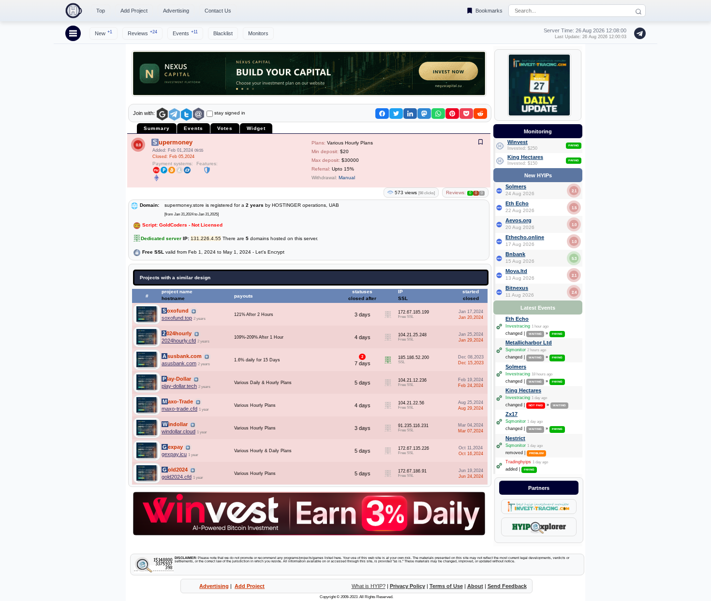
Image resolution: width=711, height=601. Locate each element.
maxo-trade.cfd (179, 409)
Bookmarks (489, 11)
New (103, 32)
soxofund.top (177, 318)
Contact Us (218, 11)
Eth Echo (517, 203)
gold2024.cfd (177, 477)
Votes (225, 128)
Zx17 (511, 414)
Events (185, 32)
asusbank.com (179, 363)
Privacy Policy (407, 586)
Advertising (176, 11)
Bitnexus (516, 288)
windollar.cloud (178, 431)
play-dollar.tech (179, 386)
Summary (157, 128)
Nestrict (515, 438)
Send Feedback (507, 586)
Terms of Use (446, 586)
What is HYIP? (368, 586)
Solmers (515, 186)
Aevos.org (518, 220)
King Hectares (525, 157)
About (475, 586)
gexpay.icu (174, 454)
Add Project (134, 11)
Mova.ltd (516, 271)
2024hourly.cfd (179, 340)
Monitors (258, 33)
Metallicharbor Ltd (528, 342)
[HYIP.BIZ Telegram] (638, 33)
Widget (256, 128)
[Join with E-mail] (199, 114)
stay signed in (229, 112)
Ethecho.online (524, 237)
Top (100, 11)
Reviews (142, 32)
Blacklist (223, 33)
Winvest (517, 142)
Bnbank (515, 254)
